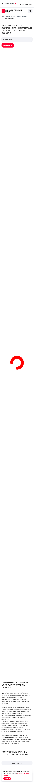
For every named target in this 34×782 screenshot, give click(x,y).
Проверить (7, 45)
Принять (7, 778)
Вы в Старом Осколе (8, 3)
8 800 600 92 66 (26, 4)
